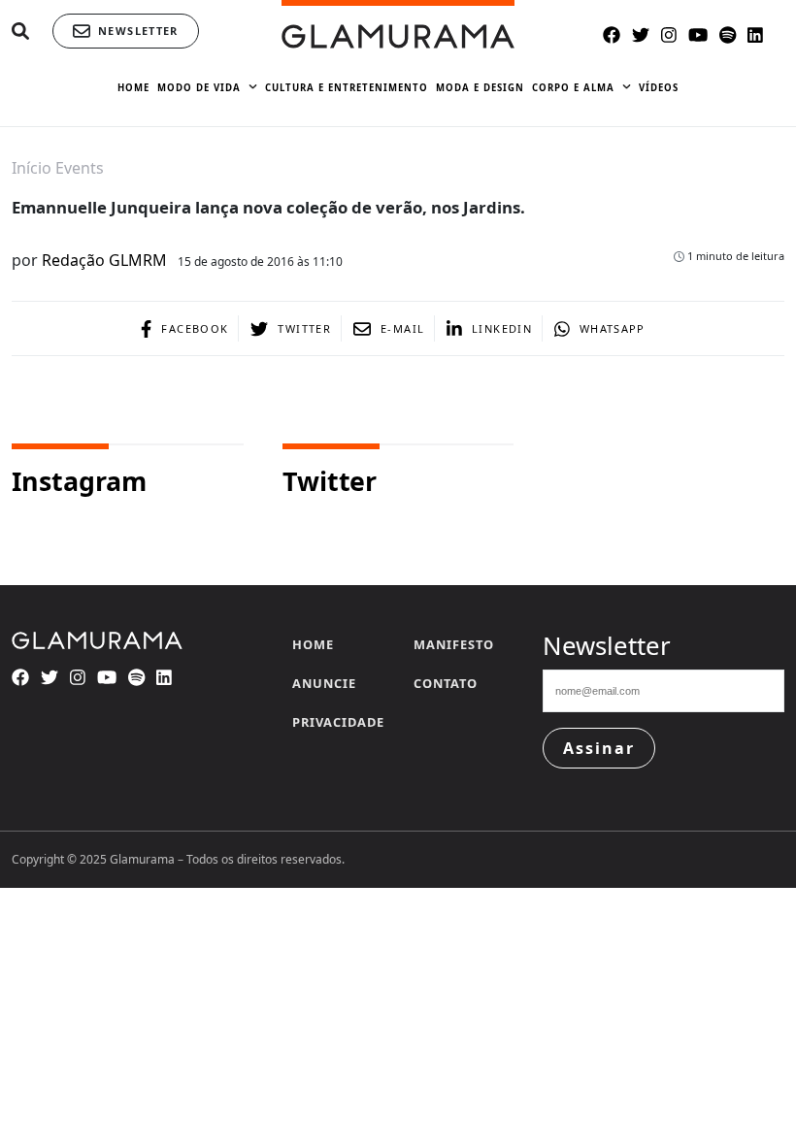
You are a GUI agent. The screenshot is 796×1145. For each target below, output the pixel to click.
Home (313, 644)
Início (31, 168)
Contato (446, 683)
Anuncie (324, 683)
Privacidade (338, 722)
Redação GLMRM (104, 260)
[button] (20, 31)
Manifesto (454, 644)
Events (79, 168)
